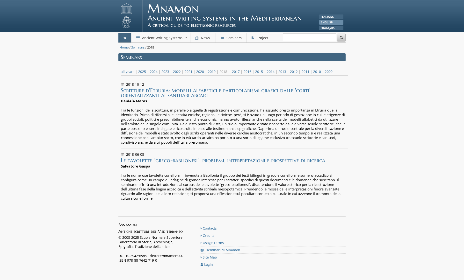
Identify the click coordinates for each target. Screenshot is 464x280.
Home (124, 47)
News (205, 37)
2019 (212, 71)
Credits (208, 235)
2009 (329, 71)
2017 (236, 71)
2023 (165, 71)
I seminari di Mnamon (221, 250)
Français (328, 28)
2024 (154, 71)
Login (208, 264)
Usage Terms (213, 242)
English (327, 22)
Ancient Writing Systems (164, 38)
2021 (188, 71)
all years (127, 71)
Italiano (327, 17)
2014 (271, 71)
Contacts (209, 228)
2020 (200, 71)
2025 (142, 71)
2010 (317, 71)
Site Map (209, 257)
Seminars (233, 37)
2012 (294, 71)
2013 (282, 71)
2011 (305, 71)
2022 (177, 71)
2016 (247, 71)
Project (262, 37)
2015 (259, 71)
